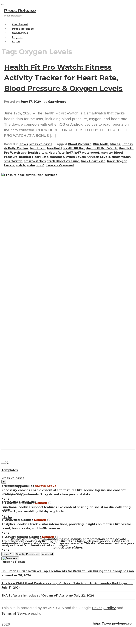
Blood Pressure (79, 144)
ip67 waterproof (86, 152)
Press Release (20, 10)
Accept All (47, 554)
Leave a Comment (60, 165)
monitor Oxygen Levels (68, 157)
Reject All (8, 554)
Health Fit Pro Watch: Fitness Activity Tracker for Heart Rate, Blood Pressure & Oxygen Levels (63, 78)
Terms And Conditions (18, 502)
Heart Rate (57, 152)
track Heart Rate (93, 161)
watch (20, 165)
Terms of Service (15, 613)
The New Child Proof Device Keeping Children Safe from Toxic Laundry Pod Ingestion (67, 583)
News (23, 144)
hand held (38, 148)
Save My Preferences (27, 554)
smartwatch (13, 161)
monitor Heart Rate (33, 157)
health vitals (37, 152)
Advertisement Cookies (23, 537)
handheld (54, 148)
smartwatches (35, 161)
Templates (9, 470)
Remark (48, 537)
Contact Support (14, 486)
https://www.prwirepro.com (114, 623)
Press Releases (40, 144)
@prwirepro (57, 101)
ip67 (69, 152)
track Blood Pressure (63, 161)
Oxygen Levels (98, 157)
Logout (6, 518)
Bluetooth (100, 144)
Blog (4, 462)
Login (16, 41)
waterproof (35, 165)
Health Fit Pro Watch (101, 148)
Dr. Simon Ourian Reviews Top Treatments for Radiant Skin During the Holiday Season (67, 571)
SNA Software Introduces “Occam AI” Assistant (37, 595)
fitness (115, 144)
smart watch (121, 157)
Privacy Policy (12, 494)
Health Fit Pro (73, 148)
